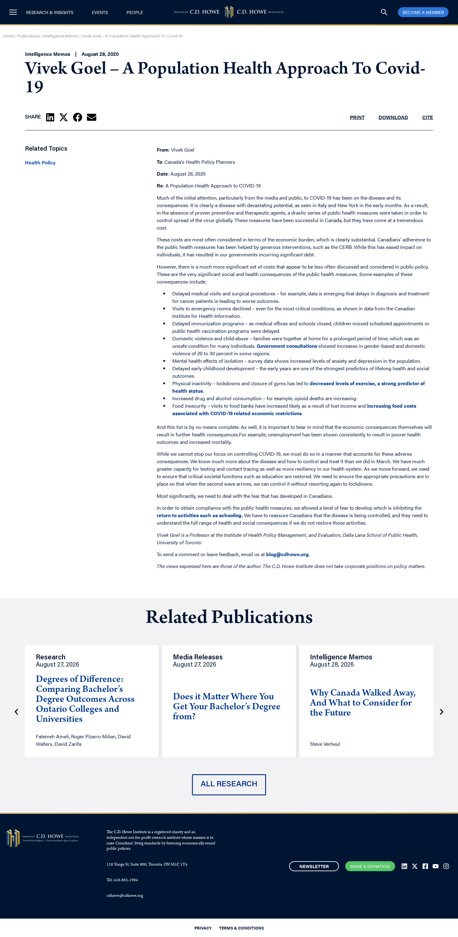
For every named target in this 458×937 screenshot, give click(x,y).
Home (8, 36)
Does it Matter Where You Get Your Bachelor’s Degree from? (226, 707)
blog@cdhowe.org (287, 554)
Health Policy (40, 162)
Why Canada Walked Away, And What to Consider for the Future (363, 704)
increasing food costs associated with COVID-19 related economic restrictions (294, 409)
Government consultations (287, 345)
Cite (427, 117)
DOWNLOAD (393, 117)
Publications (29, 36)
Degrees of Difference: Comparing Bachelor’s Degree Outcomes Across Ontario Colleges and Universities (85, 700)
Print (357, 117)
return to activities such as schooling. (200, 515)
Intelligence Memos (60, 36)
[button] (50, 117)
